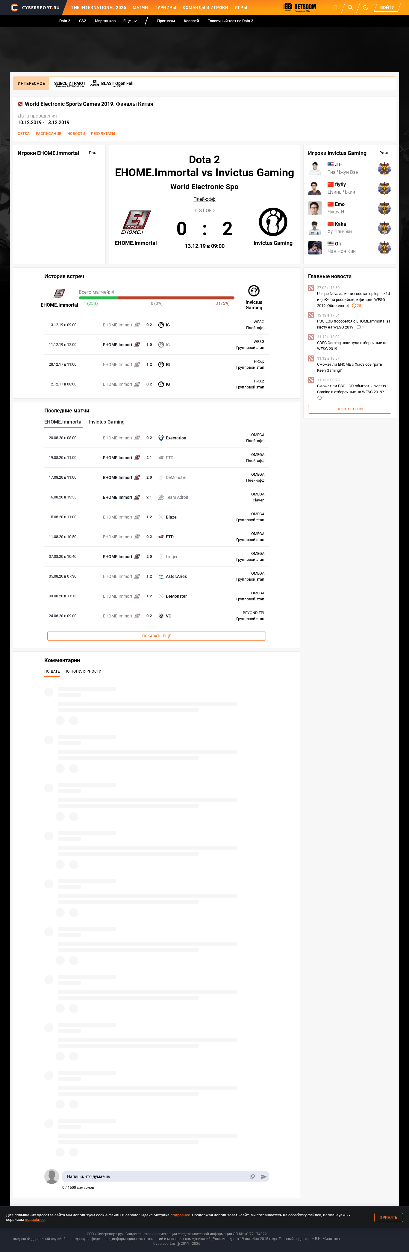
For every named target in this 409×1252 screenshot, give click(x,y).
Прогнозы (166, 21)
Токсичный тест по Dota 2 (230, 21)
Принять (389, 1217)
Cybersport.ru (164, 1244)
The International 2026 (98, 7)
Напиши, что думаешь (88, 1176)
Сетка (24, 134)
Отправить (264, 1176)
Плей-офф (204, 199)
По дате (52, 671)
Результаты (103, 134)
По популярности (83, 671)
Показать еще (156, 636)
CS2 (82, 21)
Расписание (48, 134)
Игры (241, 7)
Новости (76, 134)
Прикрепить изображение (252, 1176)
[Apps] (335, 7)
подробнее (180, 1215)
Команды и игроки (205, 7)
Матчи (140, 7)
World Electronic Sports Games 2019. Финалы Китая (89, 104)
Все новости (350, 409)
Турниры (165, 7)
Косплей (191, 21)
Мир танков (105, 21)
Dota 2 (64, 21)
